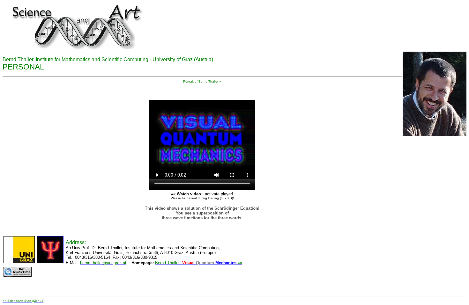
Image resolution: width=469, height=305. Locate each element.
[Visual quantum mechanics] (202, 139)
